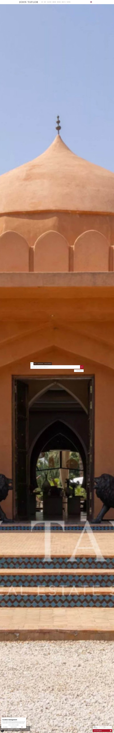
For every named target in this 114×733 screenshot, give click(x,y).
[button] (2, 731)
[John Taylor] (28, 2)
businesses (40, 363)
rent (35, 363)
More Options (78, 370)
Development (47, 363)
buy (32, 363)
